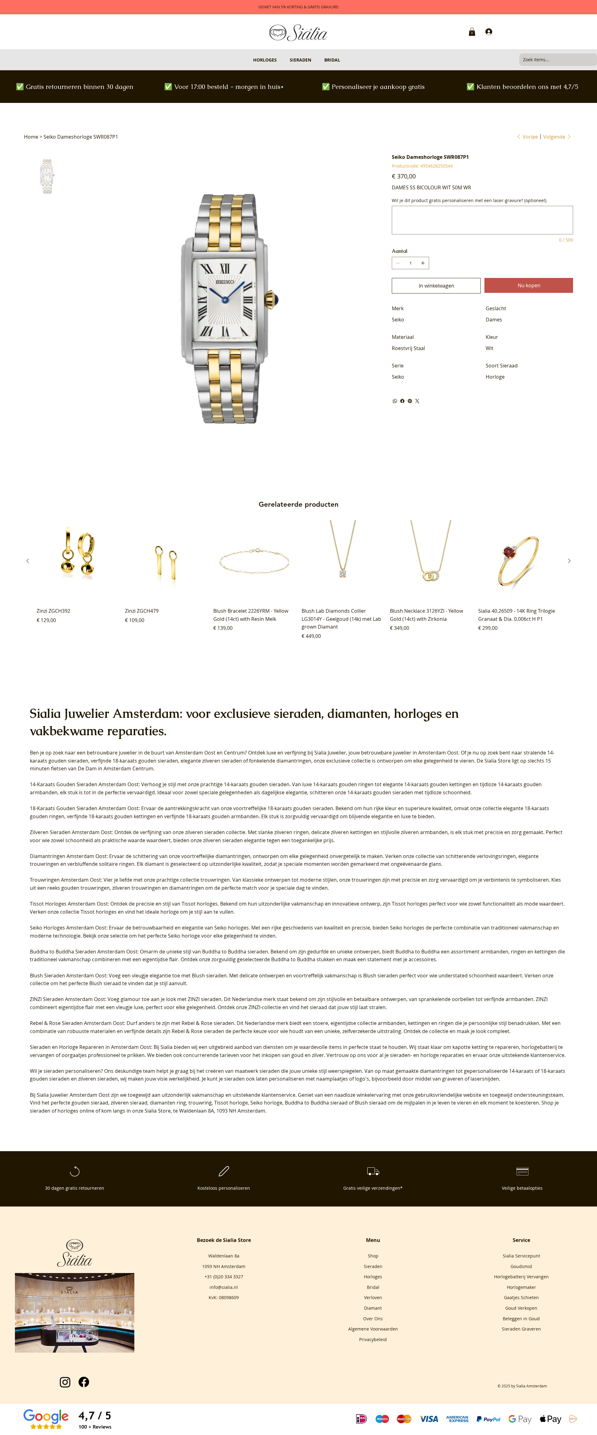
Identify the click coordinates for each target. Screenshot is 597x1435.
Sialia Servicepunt (521, 1256)
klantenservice (278, 1094)
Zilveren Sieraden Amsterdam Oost (71, 832)
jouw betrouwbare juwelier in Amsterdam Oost (403, 752)
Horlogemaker (521, 1287)
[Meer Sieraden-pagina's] (314, 60)
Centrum (234, 752)
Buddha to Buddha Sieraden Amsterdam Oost (83, 951)
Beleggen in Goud (521, 1319)
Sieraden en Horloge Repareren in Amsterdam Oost (90, 1047)
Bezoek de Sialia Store (224, 1240)
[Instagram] (65, 1382)
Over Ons (373, 1319)
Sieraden (373, 1266)
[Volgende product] (569, 561)
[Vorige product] (27, 561)
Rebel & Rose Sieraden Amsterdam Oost (77, 1023)
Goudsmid (521, 1266)
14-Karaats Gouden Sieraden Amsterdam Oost (84, 784)
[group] (298, 580)
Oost (209, 752)
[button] (472, 32)
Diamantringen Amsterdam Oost (68, 856)
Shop (373, 1256)
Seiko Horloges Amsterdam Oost (68, 927)
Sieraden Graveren (521, 1329)
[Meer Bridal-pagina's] (343, 60)
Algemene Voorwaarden (373, 1329)
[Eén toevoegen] (423, 263)
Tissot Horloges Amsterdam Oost (69, 903)
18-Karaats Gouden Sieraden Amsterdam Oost (84, 808)
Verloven (373, 1297)
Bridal (373, 1287)
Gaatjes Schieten (521, 1297)
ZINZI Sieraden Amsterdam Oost (67, 999)
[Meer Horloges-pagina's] (279, 60)
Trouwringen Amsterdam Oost (65, 879)
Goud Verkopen (521, 1308)
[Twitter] (417, 401)
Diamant (373, 1308)
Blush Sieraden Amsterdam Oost (68, 975)
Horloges (373, 1277)
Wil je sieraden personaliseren (65, 1071)
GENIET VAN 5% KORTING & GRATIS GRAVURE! (298, 6)
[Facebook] (402, 401)
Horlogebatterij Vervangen (521, 1277)
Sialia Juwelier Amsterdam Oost (73, 1094)
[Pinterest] (410, 401)
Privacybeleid (373, 1339)
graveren (452, 1078)
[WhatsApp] (395, 401)
